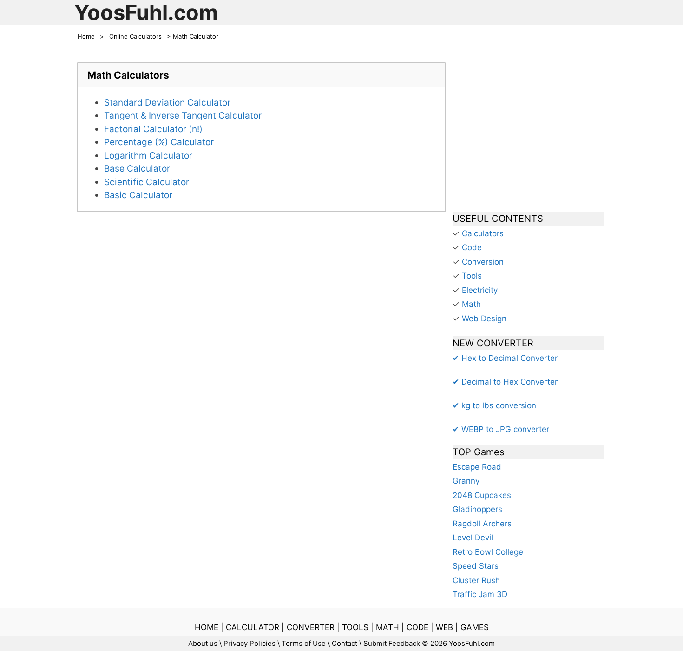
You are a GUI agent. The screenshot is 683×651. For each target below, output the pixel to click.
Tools (472, 275)
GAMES (474, 627)
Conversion (483, 261)
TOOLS (355, 627)
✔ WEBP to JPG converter (501, 429)
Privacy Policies (249, 643)
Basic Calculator (138, 195)
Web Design (484, 318)
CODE (417, 627)
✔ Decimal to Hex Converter (505, 381)
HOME (206, 627)
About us (202, 643)
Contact (344, 643)
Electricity (480, 290)
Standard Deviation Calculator (167, 102)
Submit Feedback (391, 643)
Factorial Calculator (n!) (153, 129)
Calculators (483, 233)
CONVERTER (311, 627)
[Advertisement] (528, 132)
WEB (444, 627)
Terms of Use (304, 643)
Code (472, 247)
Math (471, 304)
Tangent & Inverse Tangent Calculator (183, 115)
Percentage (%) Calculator (159, 142)
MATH (387, 627)
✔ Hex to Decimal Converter (505, 358)
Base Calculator (137, 168)
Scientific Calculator (146, 182)
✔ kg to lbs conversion (494, 405)
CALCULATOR (252, 627)
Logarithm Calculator (148, 155)
